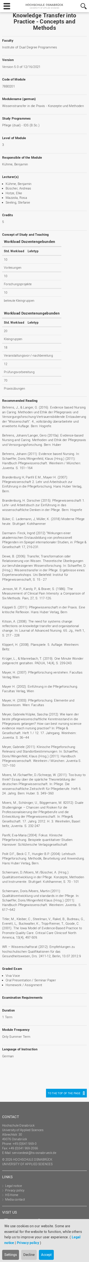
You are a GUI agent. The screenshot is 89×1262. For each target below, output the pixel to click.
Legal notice (13, 1186)
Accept (46, 1254)
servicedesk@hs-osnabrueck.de (34, 1153)
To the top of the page (64, 1093)
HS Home (11, 1195)
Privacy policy (28, 1242)
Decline (29, 1254)
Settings (10, 1254)
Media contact (15, 1199)
